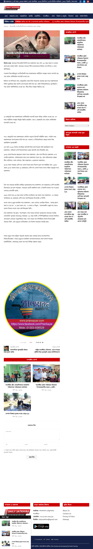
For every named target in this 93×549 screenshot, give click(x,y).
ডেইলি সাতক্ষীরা (35, 546)
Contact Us (67, 514)
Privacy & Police (69, 517)
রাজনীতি (37, 16)
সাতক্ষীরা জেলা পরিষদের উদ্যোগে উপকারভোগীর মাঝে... (20, 532)
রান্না (76, 16)
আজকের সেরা (13, 16)
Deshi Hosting (73, 546)
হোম (6, 16)
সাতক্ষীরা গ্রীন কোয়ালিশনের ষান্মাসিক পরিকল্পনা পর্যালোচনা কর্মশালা (81, 43)
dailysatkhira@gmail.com (48, 519)
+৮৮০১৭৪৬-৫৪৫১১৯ (46, 517)
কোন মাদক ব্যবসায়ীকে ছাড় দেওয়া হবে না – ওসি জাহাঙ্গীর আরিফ (82, 107)
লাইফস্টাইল (84, 16)
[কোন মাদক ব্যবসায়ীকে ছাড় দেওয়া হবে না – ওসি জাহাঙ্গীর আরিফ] (69, 105)
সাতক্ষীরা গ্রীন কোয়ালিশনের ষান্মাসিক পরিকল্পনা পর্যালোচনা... (20, 522)
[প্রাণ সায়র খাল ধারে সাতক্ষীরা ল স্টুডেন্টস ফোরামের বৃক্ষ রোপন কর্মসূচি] (83, 206)
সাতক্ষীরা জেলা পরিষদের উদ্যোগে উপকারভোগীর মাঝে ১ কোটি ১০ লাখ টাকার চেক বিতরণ (82, 61)
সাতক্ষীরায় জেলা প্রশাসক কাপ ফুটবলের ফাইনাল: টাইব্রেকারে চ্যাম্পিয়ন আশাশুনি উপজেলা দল (83, 91)
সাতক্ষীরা (46, 16)
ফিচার (15, 49)
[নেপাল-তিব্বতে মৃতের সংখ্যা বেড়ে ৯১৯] (17, 402)
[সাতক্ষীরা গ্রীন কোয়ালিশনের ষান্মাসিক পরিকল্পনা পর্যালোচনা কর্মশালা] (17, 373)
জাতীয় (31, 16)
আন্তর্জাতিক (23, 16)
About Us (66, 511)
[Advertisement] (56, 8)
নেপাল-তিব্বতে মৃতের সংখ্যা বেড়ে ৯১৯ (17, 414)
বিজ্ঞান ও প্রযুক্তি (62, 16)
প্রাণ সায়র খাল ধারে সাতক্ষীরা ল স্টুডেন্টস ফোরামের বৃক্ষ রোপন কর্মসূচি (83, 216)
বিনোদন (70, 16)
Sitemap (66, 519)
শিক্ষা (6, 21)
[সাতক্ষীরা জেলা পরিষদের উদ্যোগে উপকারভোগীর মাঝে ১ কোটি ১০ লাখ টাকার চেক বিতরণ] (46, 373)
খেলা (53, 16)
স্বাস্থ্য (12, 21)
